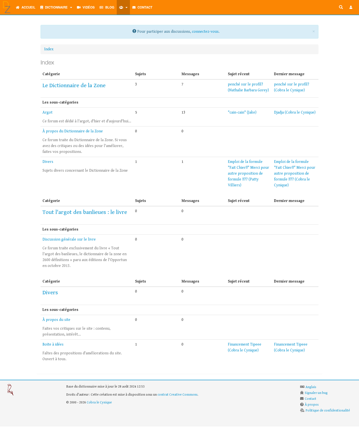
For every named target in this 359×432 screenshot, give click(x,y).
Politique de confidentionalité (328, 410)
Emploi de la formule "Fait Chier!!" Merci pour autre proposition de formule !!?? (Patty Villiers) (248, 173)
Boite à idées (52, 344)
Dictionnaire (55, 7)
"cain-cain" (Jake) (242, 112)
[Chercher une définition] (341, 7)
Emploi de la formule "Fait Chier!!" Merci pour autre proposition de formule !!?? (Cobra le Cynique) (294, 173)
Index (48, 49)
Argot (47, 112)
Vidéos (88, 7)
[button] (351, 7)
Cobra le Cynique (99, 402)
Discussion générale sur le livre (69, 239)
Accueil (27, 7)
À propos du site (56, 319)
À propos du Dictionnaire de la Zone (72, 131)
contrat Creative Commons (178, 395)
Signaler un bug (316, 393)
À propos (312, 405)
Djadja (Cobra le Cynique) (295, 112)
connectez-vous (205, 31)
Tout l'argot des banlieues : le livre (84, 212)
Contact (144, 7)
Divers (47, 161)
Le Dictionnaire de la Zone (74, 85)
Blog (108, 7)
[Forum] (120, 7)
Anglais (311, 387)
